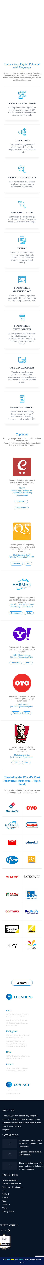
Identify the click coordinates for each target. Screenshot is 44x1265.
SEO (4, 1191)
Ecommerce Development (12, 1187)
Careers (5, 1198)
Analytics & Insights (10, 1180)
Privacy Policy (8, 1211)
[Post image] (9, 1143)
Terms (4, 1208)
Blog (4, 1201)
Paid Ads (5, 1194)
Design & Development (11, 1184)
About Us (6, 1205)
